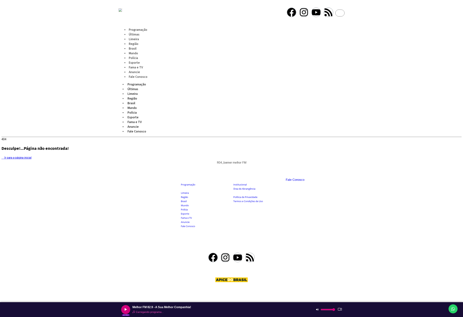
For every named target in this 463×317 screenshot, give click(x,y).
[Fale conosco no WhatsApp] (453, 308)
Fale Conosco (138, 77)
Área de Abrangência (244, 188)
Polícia (132, 112)
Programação (137, 84)
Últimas (133, 89)
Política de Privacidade (245, 197)
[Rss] (328, 12)
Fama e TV (135, 122)
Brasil (131, 103)
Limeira (133, 94)
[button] (231, 164)
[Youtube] (316, 12)
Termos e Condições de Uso (248, 201)
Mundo (132, 108)
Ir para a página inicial (17, 157)
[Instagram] (304, 12)
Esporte (133, 117)
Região (132, 98)
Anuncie (133, 126)
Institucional (240, 184)
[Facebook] (291, 12)
